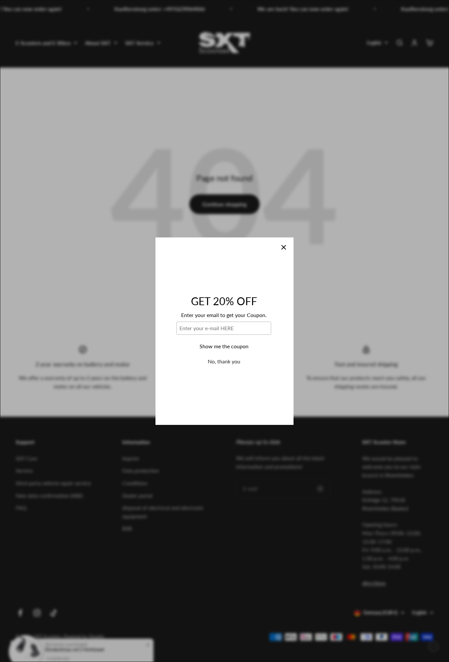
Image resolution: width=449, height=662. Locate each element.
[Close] (283, 247)
